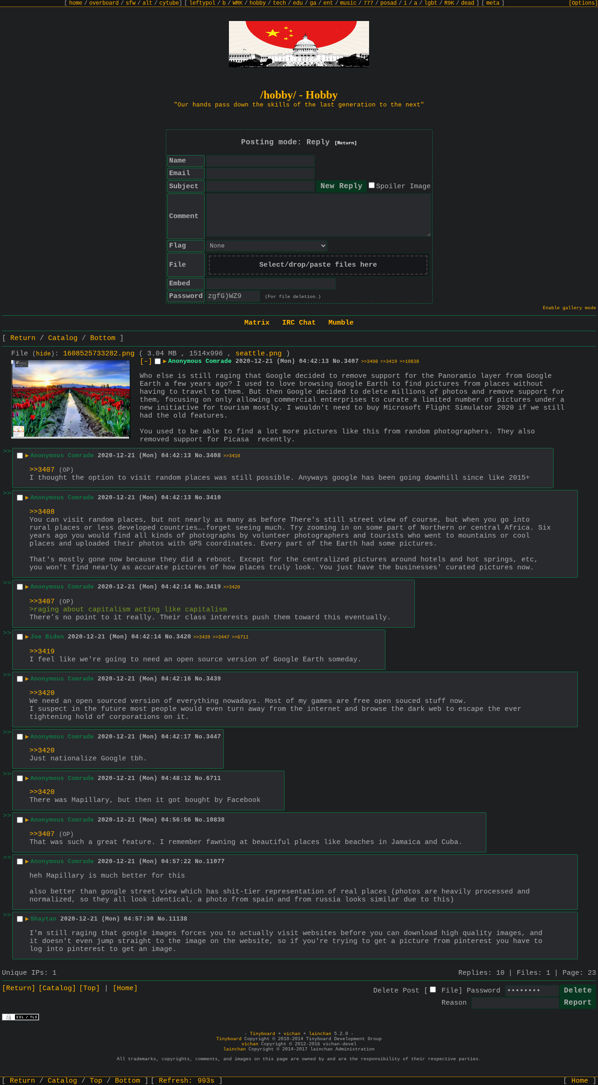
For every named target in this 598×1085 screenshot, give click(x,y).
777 (368, 3)
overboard (104, 3)
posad (388, 3)
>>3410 (231, 456)
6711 (213, 778)
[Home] (125, 989)
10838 (215, 819)
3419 (213, 586)
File (449, 991)
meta (492, 3)
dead (467, 3)
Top (96, 1081)
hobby (257, 3)
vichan (292, 1033)
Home (579, 1081)
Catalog (63, 338)
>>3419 (388, 361)
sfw (130, 3)
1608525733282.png (99, 354)
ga (313, 3)
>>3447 (221, 637)
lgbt (430, 3)
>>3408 (369, 361)
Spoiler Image (403, 187)
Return (23, 338)
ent (328, 3)
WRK (237, 3)
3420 (183, 636)
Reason (454, 1003)
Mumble (341, 323)
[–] (146, 362)
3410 (213, 497)
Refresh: (186, 1081)
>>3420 (231, 587)
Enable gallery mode (569, 308)
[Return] (346, 143)
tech (279, 3)
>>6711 (240, 637)
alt (147, 3)
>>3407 (42, 470)
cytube (169, 3)
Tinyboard (262, 1033)
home (75, 3)
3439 (213, 678)
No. (338, 361)
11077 (215, 861)
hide (43, 354)
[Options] (583, 3)
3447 (213, 736)
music (348, 3)
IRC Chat (299, 323)
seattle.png (258, 354)
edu (298, 3)
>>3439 (201, 637)
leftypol (202, 3)
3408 (213, 455)
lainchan (320, 1033)
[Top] (89, 989)
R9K (449, 3)
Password (483, 991)
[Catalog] (57, 989)
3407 (351, 361)
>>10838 (409, 361)
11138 (178, 918)
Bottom (102, 338)
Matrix (257, 323)
